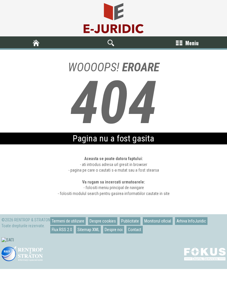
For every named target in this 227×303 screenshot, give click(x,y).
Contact (134, 229)
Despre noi (114, 229)
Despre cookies (103, 221)
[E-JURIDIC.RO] (37, 43)
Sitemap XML (88, 229)
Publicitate (130, 221)
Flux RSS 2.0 (62, 229)
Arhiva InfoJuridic (191, 221)
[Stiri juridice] (113, 18)
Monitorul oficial (157, 221)
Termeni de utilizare (68, 221)
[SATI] (7, 240)
